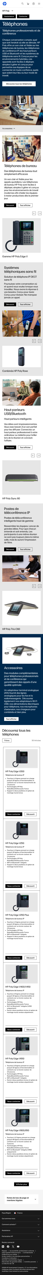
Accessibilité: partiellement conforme (22, 1251)
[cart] (28, 3)
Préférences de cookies (9, 1254)
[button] (34, 213)
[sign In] (33, 3)
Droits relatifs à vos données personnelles (16, 1256)
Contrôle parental (30, 1262)
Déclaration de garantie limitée (12, 1262)
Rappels (4, 1251)
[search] (22, 3)
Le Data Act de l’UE (8, 1263)
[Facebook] (8, 1246)
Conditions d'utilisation (9, 1258)
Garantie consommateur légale (12, 1260)
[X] (13, 1246)
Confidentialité (28, 1252)
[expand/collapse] (14, 128)
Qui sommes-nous (8, 1219)
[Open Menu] (39, 3)
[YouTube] (18, 1246)
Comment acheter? (9, 1224)
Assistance (6, 1230)
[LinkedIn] (3, 1246)
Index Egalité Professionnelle (11, 1252)
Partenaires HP (7, 1236)
